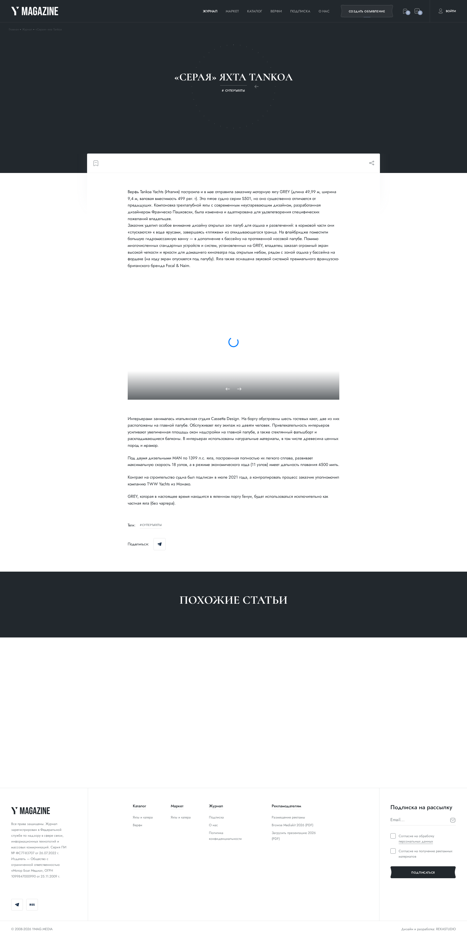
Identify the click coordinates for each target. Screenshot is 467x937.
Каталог (254, 11)
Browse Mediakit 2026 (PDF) (292, 825)
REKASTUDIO (446, 929)
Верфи (276, 11)
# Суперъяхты (22, 767)
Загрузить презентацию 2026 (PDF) (294, 835)
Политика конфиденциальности (225, 835)
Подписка (300, 11)
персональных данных (416, 841)
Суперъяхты (152, 525)
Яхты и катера (143, 817)
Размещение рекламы (288, 817)
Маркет (232, 11)
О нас (324, 11)
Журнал (210, 11)
